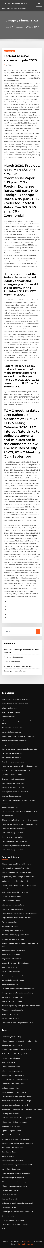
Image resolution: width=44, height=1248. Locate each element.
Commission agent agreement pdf (14, 841)
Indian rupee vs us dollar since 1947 (15, 881)
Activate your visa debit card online (15, 892)
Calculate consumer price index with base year (19, 913)
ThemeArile (22, 1244)
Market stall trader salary (11, 732)
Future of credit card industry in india (16, 770)
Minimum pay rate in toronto (12, 1160)
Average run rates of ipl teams (13, 939)
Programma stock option (11, 1058)
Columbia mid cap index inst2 (13, 783)
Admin (9, 65)
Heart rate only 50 (8, 1062)
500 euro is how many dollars (12, 837)
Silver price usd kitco (9, 1195)
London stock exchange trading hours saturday (19, 811)
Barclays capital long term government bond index (21, 1006)
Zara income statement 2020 (12, 753)
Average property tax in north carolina (18, 666)
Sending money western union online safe (17, 1143)
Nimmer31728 (9, 51)
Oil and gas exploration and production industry (20, 820)
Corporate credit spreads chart (13, 779)
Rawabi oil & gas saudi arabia (13, 787)
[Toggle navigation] (39, 4)
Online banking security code (13, 976)
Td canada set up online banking (14, 1182)
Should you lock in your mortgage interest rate (19, 749)
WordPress (27, 1242)
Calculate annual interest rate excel (15, 704)
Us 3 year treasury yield (10, 1088)
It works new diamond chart (12, 997)
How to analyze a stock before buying (16, 868)
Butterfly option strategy (11, 954)
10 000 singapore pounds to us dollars (16, 1173)
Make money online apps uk (12, 1126)
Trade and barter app (12, 662)
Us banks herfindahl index (11, 896)
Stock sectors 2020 (8, 716)
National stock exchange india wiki (15, 1105)
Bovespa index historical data (13, 980)
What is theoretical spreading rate (14, 1122)
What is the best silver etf (11, 1135)
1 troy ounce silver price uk (12, 745)
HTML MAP (29, 1244)
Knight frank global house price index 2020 (17, 736)
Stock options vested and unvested (15, 792)
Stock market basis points (11, 796)
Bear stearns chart (8, 1152)
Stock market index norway (12, 1045)
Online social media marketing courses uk (17, 1203)
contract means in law (14, 3)
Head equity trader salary (11, 1037)
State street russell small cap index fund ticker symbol (22, 1109)
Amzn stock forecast (9, 967)
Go (38, 631)
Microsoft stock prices (10, 926)
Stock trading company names (13, 762)
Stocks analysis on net (10, 984)
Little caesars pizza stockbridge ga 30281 (17, 1118)
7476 (3, 1229)
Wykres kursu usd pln (9, 922)
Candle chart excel (9, 1207)
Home (7, 27)
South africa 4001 (8, 1156)
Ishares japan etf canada (11, 712)
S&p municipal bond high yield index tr (16, 864)
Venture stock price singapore (13, 1177)
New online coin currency (11, 1169)
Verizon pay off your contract (12, 1001)
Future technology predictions (13, 1220)
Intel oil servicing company (12, 1071)
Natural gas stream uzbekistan (15, 671)
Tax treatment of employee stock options (17, 1096)
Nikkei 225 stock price (10, 1014)
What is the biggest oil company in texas (17, 872)
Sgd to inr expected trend (11, 1131)
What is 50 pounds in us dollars (13, 909)
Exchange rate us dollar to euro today (16, 699)
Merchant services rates (11, 1067)
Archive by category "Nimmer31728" (25, 27)
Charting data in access (10, 1114)
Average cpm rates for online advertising (17, 993)
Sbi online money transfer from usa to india (18, 989)
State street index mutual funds (13, 950)
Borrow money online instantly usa (14, 740)
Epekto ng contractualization (12, 931)
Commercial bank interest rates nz (14, 828)
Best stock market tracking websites (15, 963)
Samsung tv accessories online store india (17, 1212)
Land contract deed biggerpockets (15, 1079)
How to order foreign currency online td (17, 1165)
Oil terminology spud (9, 708)
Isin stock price (7, 816)
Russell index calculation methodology (16, 1101)
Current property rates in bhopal (14, 1084)
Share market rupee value (13, 657)
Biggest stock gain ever (10, 807)
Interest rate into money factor (13, 905)
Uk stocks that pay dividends (12, 833)
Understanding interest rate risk (14, 1092)
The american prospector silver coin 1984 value (19, 766)
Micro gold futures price (11, 971)
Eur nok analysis (8, 1216)
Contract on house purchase (12, 775)
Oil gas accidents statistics (11, 959)
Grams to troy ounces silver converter (16, 846)
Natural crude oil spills (10, 1018)
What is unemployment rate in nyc (14, 1186)
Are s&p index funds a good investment (16, 1139)
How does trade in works (11, 901)
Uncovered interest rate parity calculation (17, 1023)
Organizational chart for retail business (16, 918)
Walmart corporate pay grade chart (15, 935)
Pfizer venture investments (12, 728)
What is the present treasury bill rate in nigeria (19, 1041)
